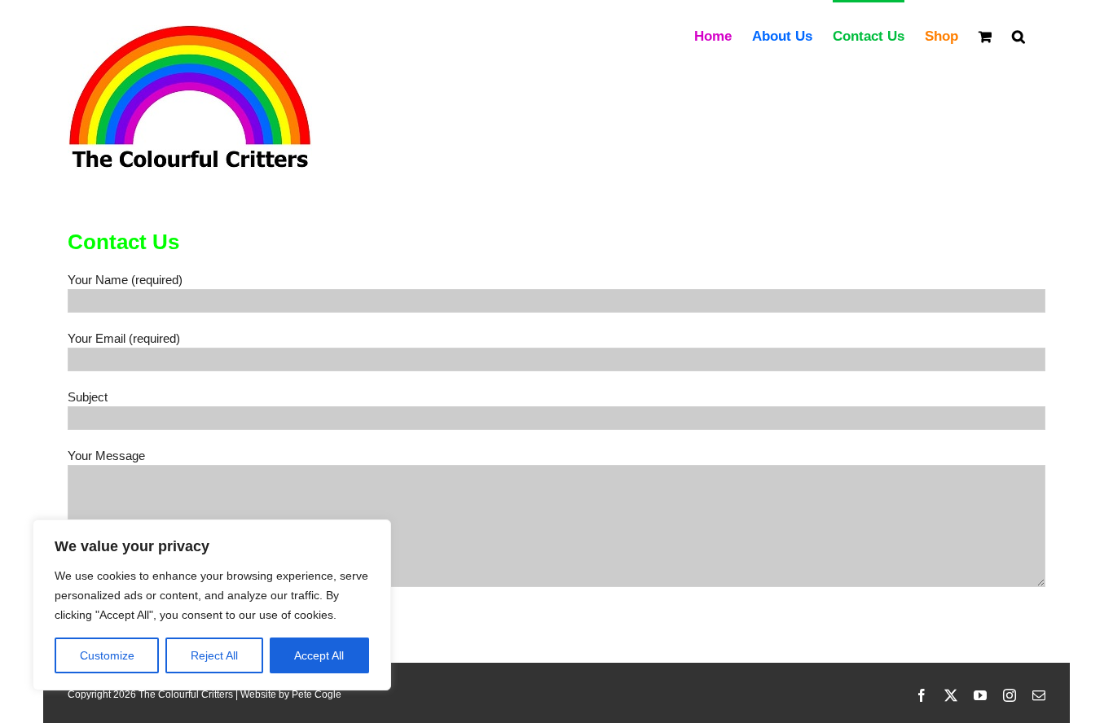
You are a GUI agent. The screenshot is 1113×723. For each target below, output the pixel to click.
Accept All (319, 655)
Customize (107, 655)
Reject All (214, 655)
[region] (212, 604)
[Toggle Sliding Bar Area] (1098, 14)
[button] (1018, 35)
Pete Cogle (316, 694)
